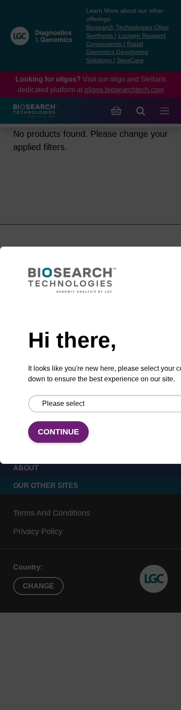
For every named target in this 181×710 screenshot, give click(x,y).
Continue (58, 431)
